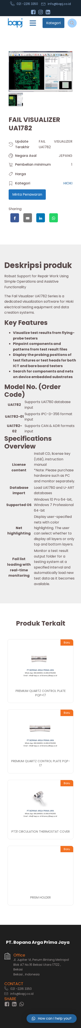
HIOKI (67, 183)
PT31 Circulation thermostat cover (40, 831)
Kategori (53, 22)
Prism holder (40, 897)
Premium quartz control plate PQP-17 (40, 763)
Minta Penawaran (27, 194)
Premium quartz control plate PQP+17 (41, 693)
